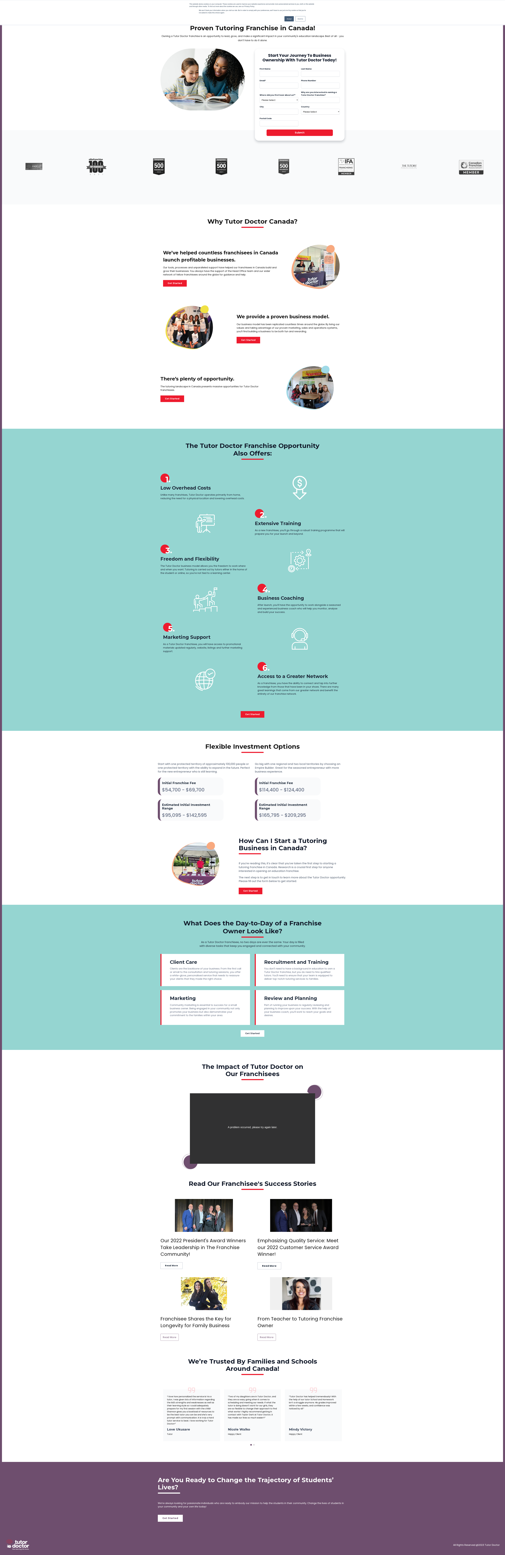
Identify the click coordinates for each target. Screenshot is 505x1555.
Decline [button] (300, 19)
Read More (171, 1265)
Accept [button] (289, 19)
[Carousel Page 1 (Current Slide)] (251, 1445)
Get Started (175, 283)
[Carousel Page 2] (254, 1445)
